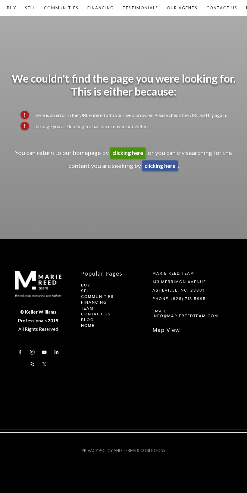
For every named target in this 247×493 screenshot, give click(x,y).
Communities (61, 7)
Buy (11, 7)
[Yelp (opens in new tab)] (32, 364)
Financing (100, 7)
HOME (88, 325)
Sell (30, 7)
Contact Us (221, 7)
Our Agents (182, 7)
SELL (86, 290)
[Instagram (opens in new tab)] (32, 352)
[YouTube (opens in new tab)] (44, 352)
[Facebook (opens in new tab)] (20, 352)
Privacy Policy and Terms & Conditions (123, 450)
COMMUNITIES (97, 296)
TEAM (87, 308)
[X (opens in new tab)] (44, 364)
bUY (86, 285)
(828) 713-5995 (188, 298)
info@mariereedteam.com (185, 315)
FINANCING (94, 302)
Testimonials (140, 7)
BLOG (87, 319)
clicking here (127, 153)
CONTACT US (96, 314)
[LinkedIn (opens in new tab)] (56, 352)
